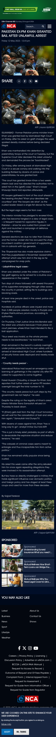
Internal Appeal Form (37, 677)
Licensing (40, 656)
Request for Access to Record (27, 669)
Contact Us (35, 616)
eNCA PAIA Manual (32, 665)
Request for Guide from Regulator (27, 690)
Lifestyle (6, 633)
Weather (6, 638)
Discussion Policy (13, 660)
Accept (7, 732)
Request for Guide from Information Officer (27, 686)
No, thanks (21, 732)
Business (6, 616)
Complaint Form (14, 677)
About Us (34, 611)
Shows (33, 622)
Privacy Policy (26, 656)
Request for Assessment (27, 681)
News (4, 622)
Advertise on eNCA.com (37, 660)
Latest (5, 611)
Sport (4, 627)
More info (6, 724)
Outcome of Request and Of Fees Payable (27, 673)
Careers (13, 656)
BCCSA (15, 665)
